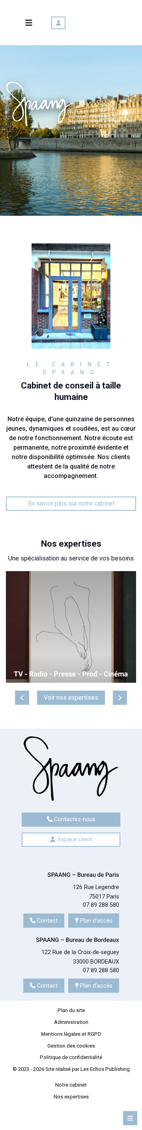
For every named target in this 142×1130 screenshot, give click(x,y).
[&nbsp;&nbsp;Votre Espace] (58, 23)
